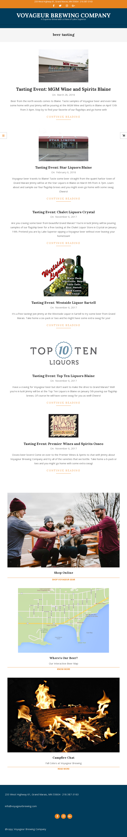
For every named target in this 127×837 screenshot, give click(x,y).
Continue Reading (63, 116)
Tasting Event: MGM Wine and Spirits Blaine (63, 89)
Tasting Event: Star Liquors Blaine (63, 167)
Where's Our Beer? (63, 658)
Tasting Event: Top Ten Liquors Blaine (63, 376)
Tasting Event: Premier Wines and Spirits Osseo (63, 444)
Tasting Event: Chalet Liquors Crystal (63, 212)
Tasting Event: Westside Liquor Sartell (63, 302)
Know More (63, 669)
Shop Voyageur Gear (63, 579)
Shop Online (63, 573)
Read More (63, 768)
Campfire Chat (63, 757)
